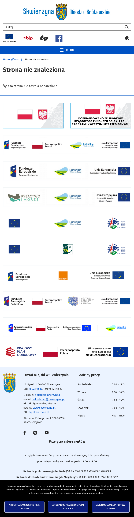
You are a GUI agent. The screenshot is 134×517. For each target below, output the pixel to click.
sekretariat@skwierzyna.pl (48, 399)
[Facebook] (58, 38)
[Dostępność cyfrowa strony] (44, 38)
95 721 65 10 (35, 388)
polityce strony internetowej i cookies (84, 493)
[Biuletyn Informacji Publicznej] (28, 38)
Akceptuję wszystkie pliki (24, 507)
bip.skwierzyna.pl (39, 412)
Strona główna (10, 59)
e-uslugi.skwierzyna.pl (48, 394)
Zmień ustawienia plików (110, 507)
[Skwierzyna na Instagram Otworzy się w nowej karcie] (35, 433)
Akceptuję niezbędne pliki (68, 507)
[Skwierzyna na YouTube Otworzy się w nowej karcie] (47, 432)
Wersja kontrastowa (128, 38)
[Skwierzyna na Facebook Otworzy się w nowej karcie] (24, 433)
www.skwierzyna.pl (44, 407)
